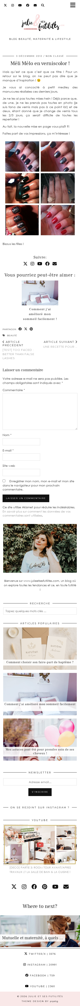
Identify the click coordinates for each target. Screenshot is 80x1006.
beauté (12, 335)
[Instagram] (12, 5)
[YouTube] (20, 5)
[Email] (35, 5)
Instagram (41, 964)
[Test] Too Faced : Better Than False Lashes (18, 350)
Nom (7, 435)
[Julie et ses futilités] (40, 20)
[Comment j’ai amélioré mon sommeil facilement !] (40, 293)
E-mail (8, 450)
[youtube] (55, 886)
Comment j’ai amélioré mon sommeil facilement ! (40, 314)
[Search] (42, 5)
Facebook (42, 975)
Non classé (55, 56)
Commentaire (14, 390)
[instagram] (24, 886)
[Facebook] (27, 5)
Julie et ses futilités (45, 996)
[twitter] (14, 886)
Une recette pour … (60, 344)
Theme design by (40, 1001)
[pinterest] (44, 886)
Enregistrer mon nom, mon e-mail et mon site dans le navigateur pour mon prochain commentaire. (38, 485)
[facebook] (34, 886)
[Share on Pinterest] (31, 329)
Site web (9, 465)
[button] (74, 5)
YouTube (42, 986)
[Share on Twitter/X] (26, 329)
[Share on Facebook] (20, 329)
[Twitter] (5, 5)
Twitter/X (42, 953)
